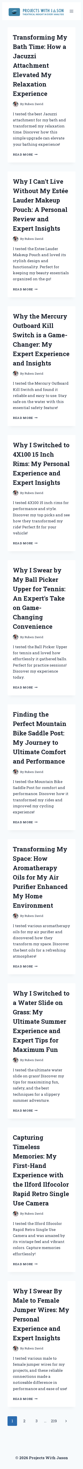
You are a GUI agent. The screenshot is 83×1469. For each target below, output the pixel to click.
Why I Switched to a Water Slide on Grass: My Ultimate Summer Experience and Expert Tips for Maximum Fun (41, 1021)
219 (54, 1420)
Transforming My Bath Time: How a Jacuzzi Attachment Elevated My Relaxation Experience (40, 65)
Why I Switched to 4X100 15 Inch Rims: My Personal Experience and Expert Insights (41, 464)
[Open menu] (71, 11)
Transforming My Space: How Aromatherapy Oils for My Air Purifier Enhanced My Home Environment (40, 877)
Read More (25, 154)
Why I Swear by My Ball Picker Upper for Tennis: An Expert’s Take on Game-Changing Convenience (39, 598)
